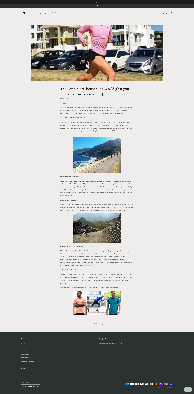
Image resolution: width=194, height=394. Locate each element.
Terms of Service (26, 364)
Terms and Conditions (27, 361)
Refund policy (25, 368)
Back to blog (98, 323)
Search (23, 343)
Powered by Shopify (168, 387)
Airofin (162, 387)
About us (23, 347)
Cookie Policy (25, 354)
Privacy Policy (25, 357)
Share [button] (64, 103)
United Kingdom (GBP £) (29, 386)
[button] (163, 13)
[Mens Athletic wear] (97, 303)
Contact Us (24, 350)
